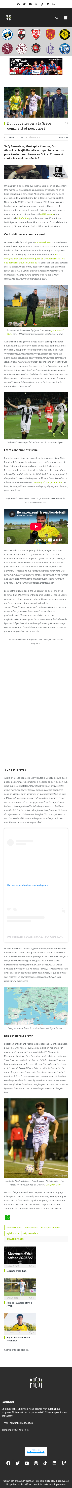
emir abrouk (31, 1227)
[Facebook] (18, 4)
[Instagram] (36, 4)
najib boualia (12, 1233)
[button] (66, 18)
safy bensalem (30, 1233)
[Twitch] (53, 4)
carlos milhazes (14, 1227)
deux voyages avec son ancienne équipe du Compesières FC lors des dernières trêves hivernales (34, 258)
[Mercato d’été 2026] (20, 1256)
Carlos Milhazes (43, 242)
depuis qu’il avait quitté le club (48, 482)
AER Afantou (22, 218)
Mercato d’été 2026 (17, 1270)
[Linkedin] (47, 4)
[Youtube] (30, 4)
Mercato (63, 137)
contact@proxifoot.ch (21, 1422)
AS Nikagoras (47, 213)
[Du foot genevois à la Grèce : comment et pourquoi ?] (36, 102)
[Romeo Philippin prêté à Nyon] (20, 1288)
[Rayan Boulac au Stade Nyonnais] (20, 1323)
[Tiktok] (41, 4)
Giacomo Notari (15, 137)
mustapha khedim (50, 1227)
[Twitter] (24, 4)
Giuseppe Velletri (53, 1184)
